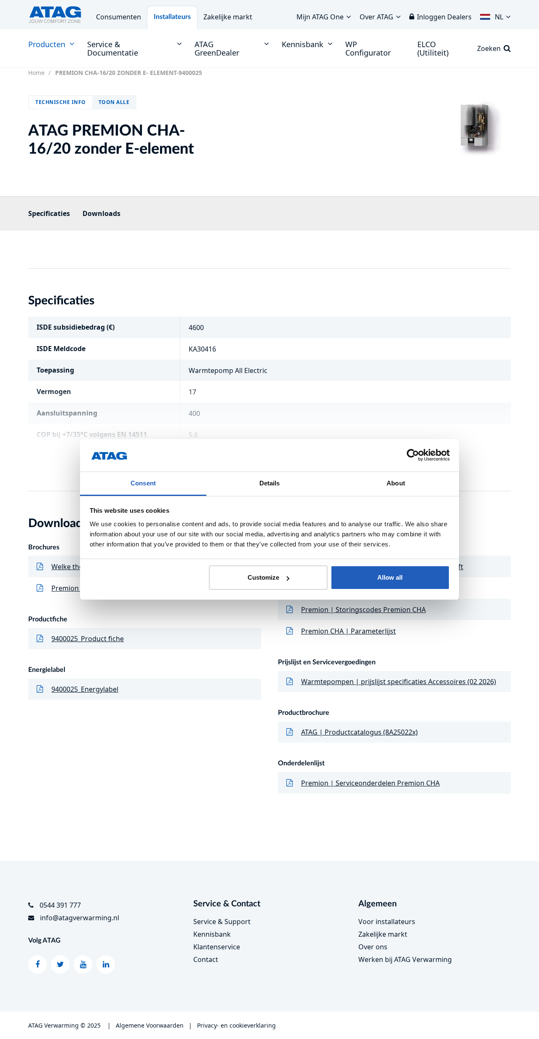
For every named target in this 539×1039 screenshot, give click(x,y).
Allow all (390, 577)
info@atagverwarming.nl (79, 917)
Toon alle (114, 102)
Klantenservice (216, 946)
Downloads (101, 213)
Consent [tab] (143, 483)
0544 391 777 (60, 905)
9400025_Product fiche (87, 638)
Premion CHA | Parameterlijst (348, 631)
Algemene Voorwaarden (150, 1025)
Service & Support (222, 921)
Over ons (372, 946)
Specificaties (49, 213)
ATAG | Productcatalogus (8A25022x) (359, 732)
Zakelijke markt (227, 16)
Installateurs (172, 16)
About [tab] (396, 483)
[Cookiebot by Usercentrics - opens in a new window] (413, 455)
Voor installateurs (386, 921)
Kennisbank (212, 934)
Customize (263, 577)
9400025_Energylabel (84, 689)
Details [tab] (269, 483)
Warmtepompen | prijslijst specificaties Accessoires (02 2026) (398, 681)
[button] (495, 14)
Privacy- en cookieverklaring (236, 1025)
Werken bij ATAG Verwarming (405, 959)
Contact (205, 959)
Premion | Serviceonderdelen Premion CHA (370, 783)
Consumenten (118, 16)
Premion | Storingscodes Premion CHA (363, 609)
